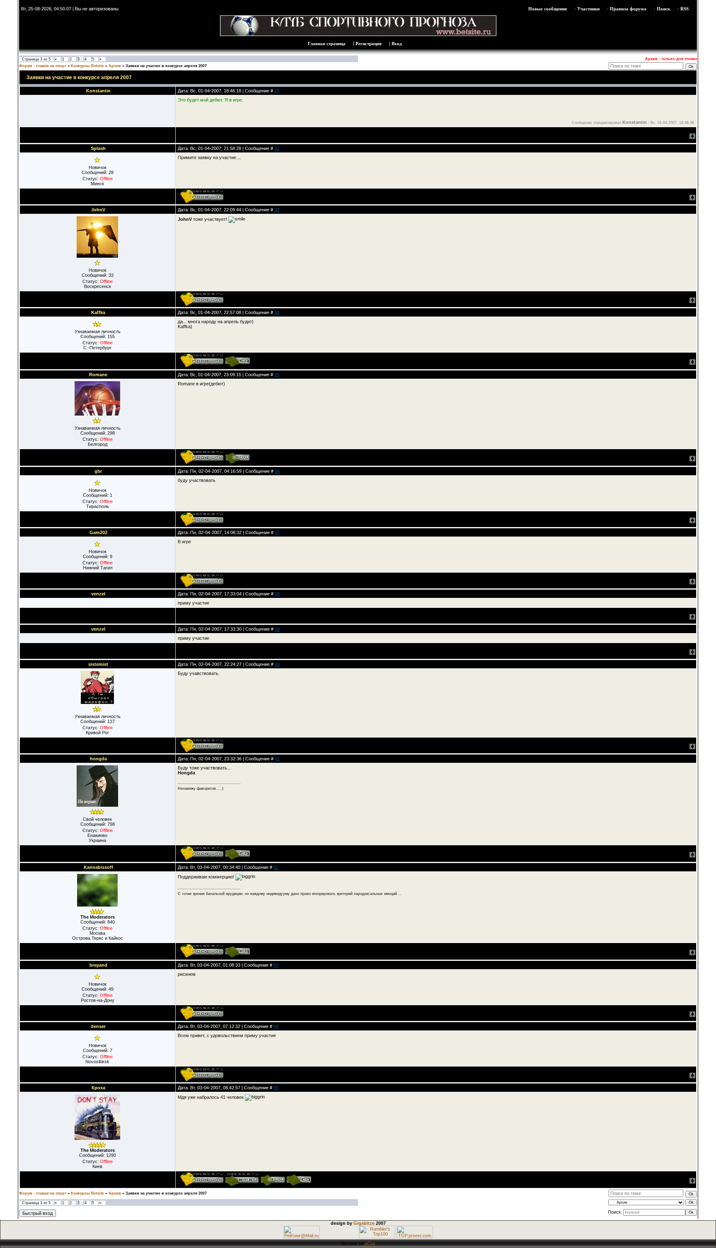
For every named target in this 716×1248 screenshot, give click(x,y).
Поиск (663, 9)
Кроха (98, 1087)
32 (276, 148)
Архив (115, 66)
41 (277, 758)
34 (276, 312)
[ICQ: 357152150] (237, 951)
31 (276, 90)
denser (98, 1026)
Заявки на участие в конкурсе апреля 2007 (166, 66)
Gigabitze (364, 1223)
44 (275, 1026)
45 (275, 1087)
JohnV (98, 209)
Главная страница (327, 43)
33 (276, 209)
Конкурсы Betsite (87, 66)
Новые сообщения (547, 9)
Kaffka (98, 312)
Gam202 (98, 532)
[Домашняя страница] (237, 457)
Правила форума (628, 9)
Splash (98, 148)
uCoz (370, 1243)
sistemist (98, 664)
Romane (98, 374)
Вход (397, 43)
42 (275, 867)
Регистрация (369, 43)
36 (277, 471)
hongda (98, 758)
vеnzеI (98, 593)
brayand (98, 965)
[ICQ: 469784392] (298, 1179)
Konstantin (98, 90)
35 (276, 374)
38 (277, 593)
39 (277, 628)
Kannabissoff (98, 867)
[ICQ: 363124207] (237, 853)
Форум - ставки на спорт (42, 66)
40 (277, 664)
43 (275, 965)
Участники (588, 9)
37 (277, 532)
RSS (684, 9)
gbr (98, 471)
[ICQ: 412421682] (237, 360)
